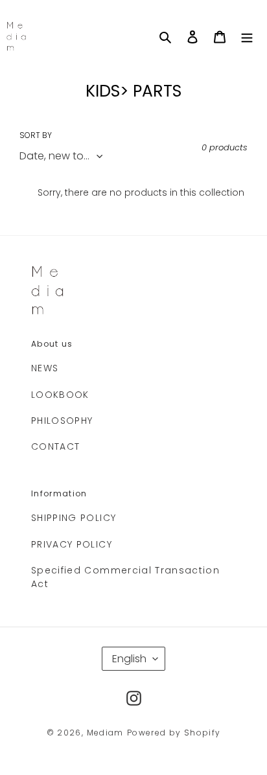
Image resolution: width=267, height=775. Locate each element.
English (129, 658)
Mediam (105, 732)
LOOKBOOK (60, 394)
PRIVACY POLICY (71, 544)
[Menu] (247, 37)
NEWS (44, 368)
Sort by (35, 135)
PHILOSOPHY (62, 420)
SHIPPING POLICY (73, 517)
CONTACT (55, 446)
